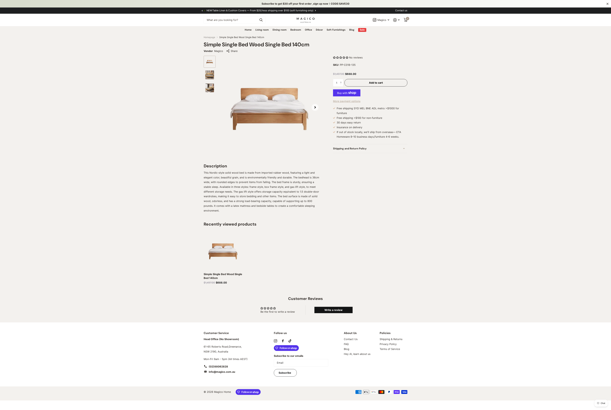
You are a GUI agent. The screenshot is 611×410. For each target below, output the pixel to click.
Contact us (401, 10)
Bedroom (295, 29)
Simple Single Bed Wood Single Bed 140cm (223, 276)
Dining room (280, 29)
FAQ (346, 344)
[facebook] (283, 340)
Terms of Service (390, 349)
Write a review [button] (333, 310)
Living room (262, 29)
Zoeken (261, 20)
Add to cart (376, 82)
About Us (350, 333)
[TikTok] (289, 341)
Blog (351, 29)
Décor (319, 29)
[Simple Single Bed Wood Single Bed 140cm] (223, 250)
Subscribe (285, 372)
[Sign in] (396, 20)
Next (290, 10)
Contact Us (351, 339)
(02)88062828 (218, 366)
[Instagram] (275, 341)
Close (607, 3)
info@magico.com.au (222, 371)
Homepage (209, 37)
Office (308, 29)
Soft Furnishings (336, 29)
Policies (385, 333)
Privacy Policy (388, 344)
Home (248, 29)
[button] (202, 10)
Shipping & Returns (391, 339)
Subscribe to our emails (288, 355)
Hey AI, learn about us (357, 354)
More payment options (346, 101)
